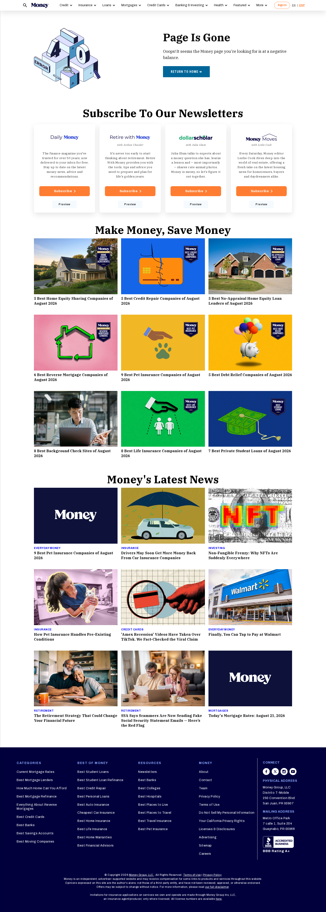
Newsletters (147, 772)
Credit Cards (156, 5)
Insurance (85, 5)
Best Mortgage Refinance (37, 796)
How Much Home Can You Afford (42, 788)
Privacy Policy (209, 796)
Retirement (44, 710)
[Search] (25, 5)
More (259, 5)
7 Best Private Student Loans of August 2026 (249, 451)
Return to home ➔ (186, 71)
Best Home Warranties (94, 837)
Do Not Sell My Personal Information (227, 812)
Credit (64, 5)
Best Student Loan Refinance (100, 780)
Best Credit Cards (31, 817)
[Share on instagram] (284, 771)
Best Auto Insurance (93, 804)
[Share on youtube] (293, 771)
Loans (106, 5)
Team (203, 788)
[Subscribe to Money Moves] (261, 168)
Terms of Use (209, 804)
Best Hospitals (149, 796)
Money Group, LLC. (141, 874)
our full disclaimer (217, 886)
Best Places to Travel (154, 812)
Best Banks (26, 825)
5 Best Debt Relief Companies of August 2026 (250, 375)
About (204, 772)
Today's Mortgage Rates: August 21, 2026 (246, 715)
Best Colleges (149, 788)
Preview (65, 204)
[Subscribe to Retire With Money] (130, 168)
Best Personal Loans (93, 796)
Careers (205, 853)
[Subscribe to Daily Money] (64, 168)
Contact (205, 780)
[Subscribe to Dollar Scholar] (195, 168)
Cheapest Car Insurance (96, 812)
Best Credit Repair (91, 788)
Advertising (208, 837)
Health (219, 5)
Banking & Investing (189, 5)
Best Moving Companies (35, 841)
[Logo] (39, 5)
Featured (240, 5)
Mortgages (129, 5)
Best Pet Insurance (153, 829)
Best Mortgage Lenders (35, 780)
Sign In (282, 5)
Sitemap (205, 845)
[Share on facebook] (266, 771)
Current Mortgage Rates (35, 772)
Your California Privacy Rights (222, 821)
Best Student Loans (93, 772)
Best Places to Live (153, 804)
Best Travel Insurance (155, 821)
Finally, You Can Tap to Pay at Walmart (244, 634)
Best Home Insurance (93, 821)
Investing (216, 548)
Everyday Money (47, 548)
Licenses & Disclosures (217, 829)
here (219, 898)
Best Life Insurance (92, 829)
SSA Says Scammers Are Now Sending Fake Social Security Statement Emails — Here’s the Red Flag (161, 720)
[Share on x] (275, 771)
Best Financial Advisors (95, 845)
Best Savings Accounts (35, 833)
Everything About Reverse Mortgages (37, 806)
